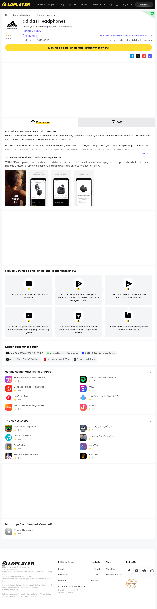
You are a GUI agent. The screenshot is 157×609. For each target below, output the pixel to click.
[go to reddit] (144, 571)
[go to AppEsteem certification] (131, 583)
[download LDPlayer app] (117, 4)
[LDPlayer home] (16, 4)
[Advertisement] (78, 90)
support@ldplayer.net (10, 590)
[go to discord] (152, 571)
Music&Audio (26, 15)
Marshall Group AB (32, 31)
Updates (72, 4)
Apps (15, 15)
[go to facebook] (129, 571)
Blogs (62, 4)
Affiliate (94, 4)
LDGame (82, 4)
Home (8, 15)
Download (144, 4)
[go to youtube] (137, 571)
